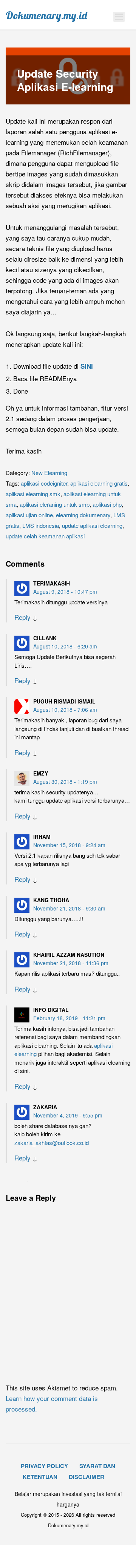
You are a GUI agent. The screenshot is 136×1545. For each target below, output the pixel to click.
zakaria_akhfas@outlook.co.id (51, 1142)
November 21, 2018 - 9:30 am (69, 908)
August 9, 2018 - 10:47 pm (65, 591)
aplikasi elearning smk (33, 494)
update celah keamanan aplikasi (45, 536)
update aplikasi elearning (92, 525)
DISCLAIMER (86, 1477)
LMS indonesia (40, 525)
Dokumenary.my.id (46, 15)
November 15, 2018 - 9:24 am (69, 845)
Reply (22, 617)
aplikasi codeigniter (44, 483)
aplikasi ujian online (29, 515)
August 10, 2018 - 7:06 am (65, 709)
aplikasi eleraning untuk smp (55, 504)
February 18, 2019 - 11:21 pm (69, 1018)
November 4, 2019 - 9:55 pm (67, 1115)
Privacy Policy (44, 1466)
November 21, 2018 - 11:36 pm (70, 963)
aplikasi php (107, 504)
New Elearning (49, 473)
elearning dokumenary (83, 515)
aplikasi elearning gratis (99, 483)
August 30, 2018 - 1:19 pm (65, 781)
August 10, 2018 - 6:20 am (65, 646)
